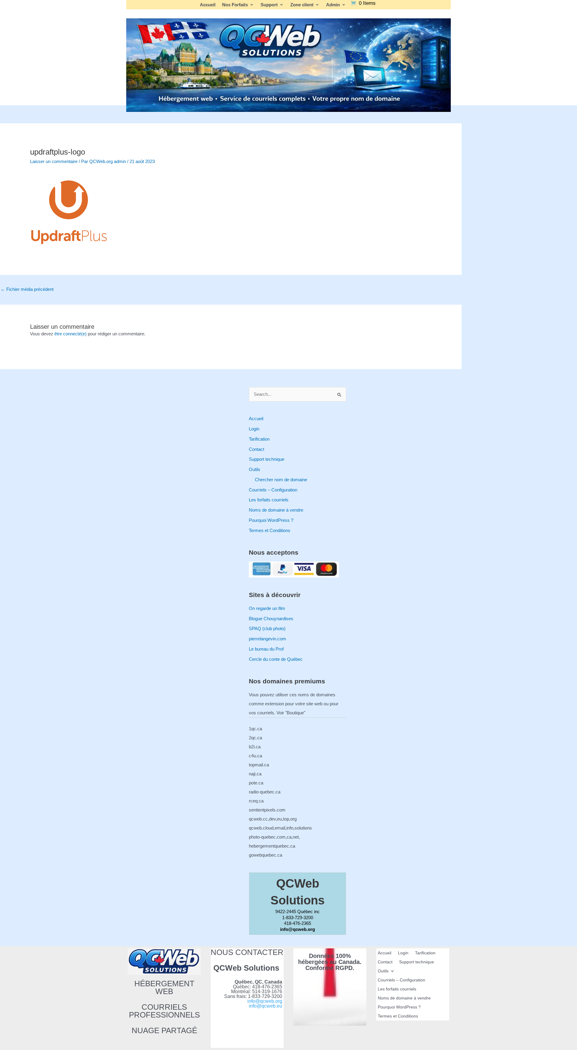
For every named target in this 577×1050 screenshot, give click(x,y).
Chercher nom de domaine (281, 479)
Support (269, 4)
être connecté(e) (70, 333)
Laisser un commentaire (54, 161)
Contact (256, 449)
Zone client (301, 4)
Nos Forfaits (235, 4)
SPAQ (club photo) (267, 628)
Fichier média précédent (27, 289)
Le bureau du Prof (266, 648)
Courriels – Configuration (273, 489)
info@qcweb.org (264, 1001)
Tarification (259, 439)
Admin (333, 4)
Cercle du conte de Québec (276, 659)
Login (254, 428)
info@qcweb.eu (265, 1005)
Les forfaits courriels (268, 499)
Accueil (207, 4)
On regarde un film (267, 608)
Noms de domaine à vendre (276, 510)
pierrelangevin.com (267, 638)
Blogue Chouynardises (271, 618)
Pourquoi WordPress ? (271, 520)
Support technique (266, 459)
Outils (254, 469)
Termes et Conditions (269, 530)
